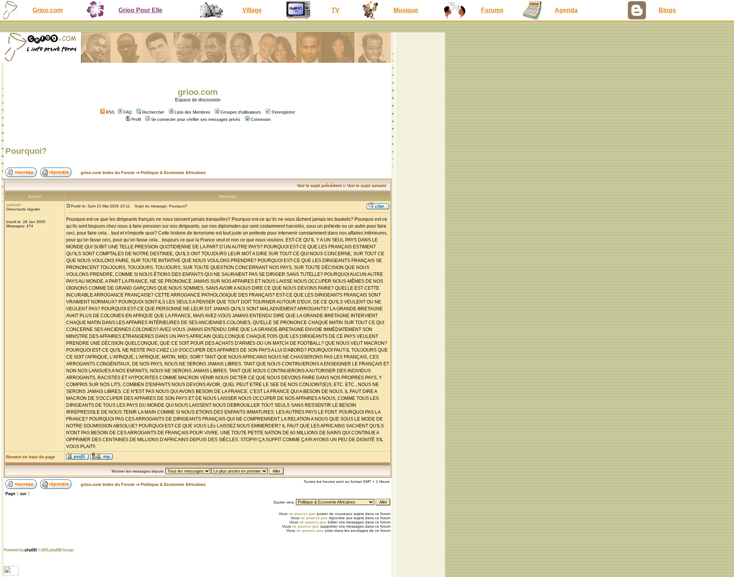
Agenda (566, 10)
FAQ (127, 112)
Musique (405, 10)
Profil (136, 119)
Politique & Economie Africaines (173, 172)
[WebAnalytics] (12, 573)
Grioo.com (47, 10)
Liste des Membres (192, 112)
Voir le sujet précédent (319, 185)
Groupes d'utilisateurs (241, 112)
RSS (109, 112)
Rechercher (153, 112)
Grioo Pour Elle (140, 10)
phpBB (30, 550)
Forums (492, 10)
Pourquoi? (26, 151)
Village (252, 10)
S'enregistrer (283, 112)
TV (335, 10)
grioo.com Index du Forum (108, 172)
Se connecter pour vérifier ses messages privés (195, 119)
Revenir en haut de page (30, 457)
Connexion (261, 119)
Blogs (667, 10)
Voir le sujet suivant (366, 185)
